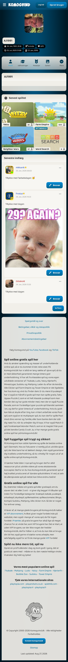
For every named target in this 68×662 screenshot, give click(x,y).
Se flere (58, 308)
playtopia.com (17, 584)
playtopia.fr (40, 587)
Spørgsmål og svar (34, 321)
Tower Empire (45, 574)
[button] (61, 63)
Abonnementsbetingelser (34, 339)
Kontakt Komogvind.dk (34, 640)
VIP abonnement (15, 514)
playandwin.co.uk (34, 584)
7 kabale (9, 571)
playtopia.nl (27, 587)
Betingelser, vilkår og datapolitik (34, 327)
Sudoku (33, 574)
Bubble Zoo (22, 574)
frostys (19, 193)
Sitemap (34, 648)
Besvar (56, 185)
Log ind (41, 4)
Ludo (27, 571)
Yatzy (34, 571)
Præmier (17, 521)
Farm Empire (45, 571)
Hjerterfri (57, 571)
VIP (47, 538)
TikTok (55, 350)
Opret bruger (57, 5)
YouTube (33, 350)
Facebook (44, 350)
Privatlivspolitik (34, 333)
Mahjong (18, 571)
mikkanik (20, 167)
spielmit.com (51, 584)
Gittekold (20, 281)
